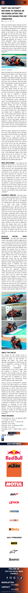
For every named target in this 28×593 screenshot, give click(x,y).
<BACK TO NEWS (7, 435)
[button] (25, 2)
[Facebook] (14, 437)
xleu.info (19, 591)
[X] (14, 440)
